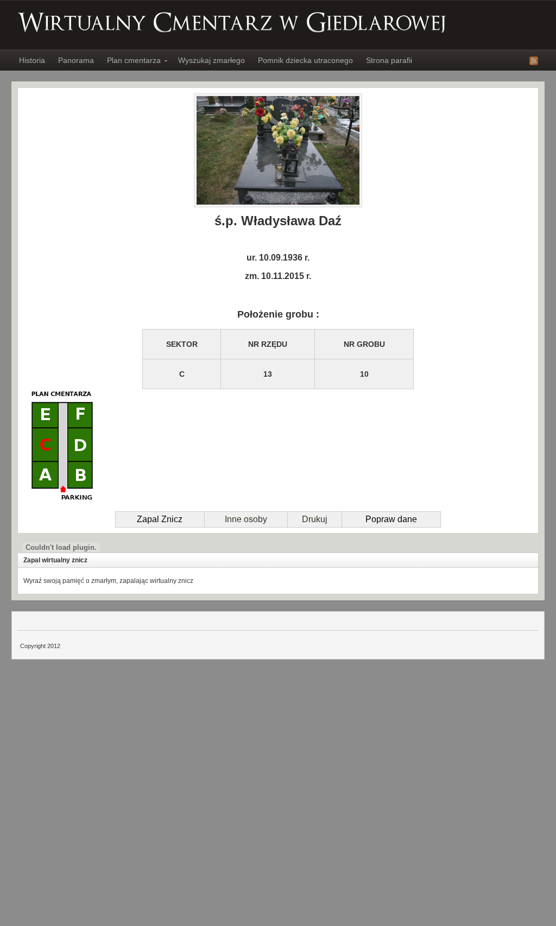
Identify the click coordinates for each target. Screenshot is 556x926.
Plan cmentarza (130, 62)
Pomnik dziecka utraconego (305, 60)
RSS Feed (533, 60)
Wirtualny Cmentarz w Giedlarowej (232, 22)
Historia (32, 60)
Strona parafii (389, 60)
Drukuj (314, 519)
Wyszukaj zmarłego (211, 60)
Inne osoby (246, 519)
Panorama (76, 60)
